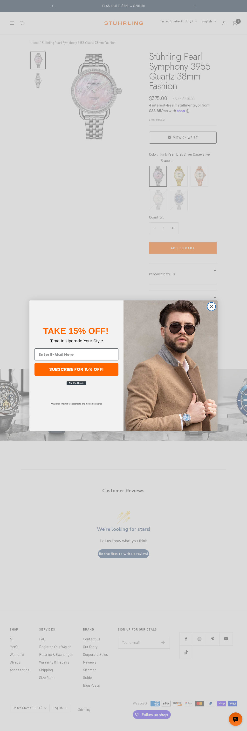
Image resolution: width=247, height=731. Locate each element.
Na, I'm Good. (76, 383)
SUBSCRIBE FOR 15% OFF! (76, 369)
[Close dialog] (211, 306)
